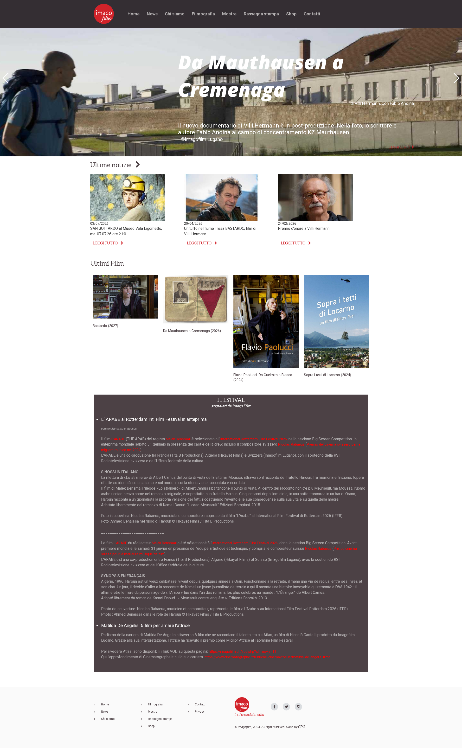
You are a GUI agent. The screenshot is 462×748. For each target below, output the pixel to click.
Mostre (229, 13)
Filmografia (203, 13)
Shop (291, 13)
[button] (456, 78)
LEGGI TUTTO (105, 243)
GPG (301, 727)
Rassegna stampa (261, 13)
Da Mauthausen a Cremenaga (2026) (192, 331)
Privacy (200, 711)
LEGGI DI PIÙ (399, 147)
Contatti (312, 13)
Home (134, 13)
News (152, 13)
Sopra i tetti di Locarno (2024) (327, 375)
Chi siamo (175, 13)
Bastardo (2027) (105, 326)
